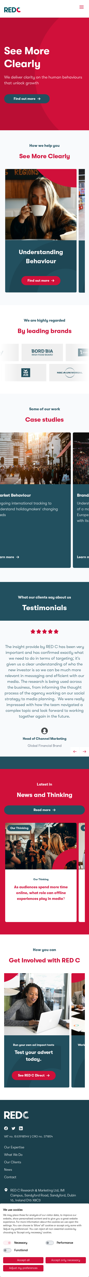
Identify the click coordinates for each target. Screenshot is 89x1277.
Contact (10, 1177)
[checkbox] (7, 1243)
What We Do (13, 1155)
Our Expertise (14, 1147)
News (8, 1170)
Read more (42, 810)
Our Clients (12, 1162)
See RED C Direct (31, 1075)
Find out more (24, 99)
